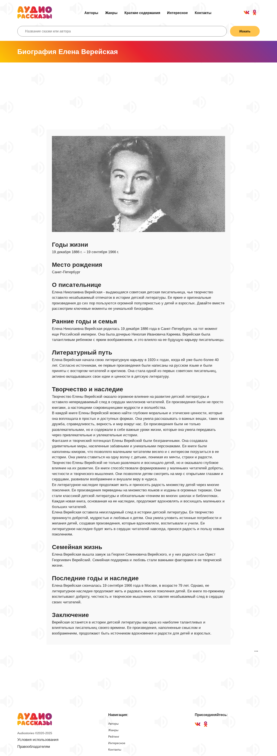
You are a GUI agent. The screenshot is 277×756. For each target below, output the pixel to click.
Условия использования (37, 740)
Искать (244, 31)
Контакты (203, 13)
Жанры (111, 13)
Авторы (91, 13)
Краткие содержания (142, 13)
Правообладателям (33, 747)
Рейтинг (113, 736)
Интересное (177, 13)
